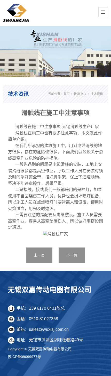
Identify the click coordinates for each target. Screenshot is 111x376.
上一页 (39, 255)
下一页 (71, 255)
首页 (67, 94)
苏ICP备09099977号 (24, 357)
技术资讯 (97, 94)
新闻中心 (80, 94)
